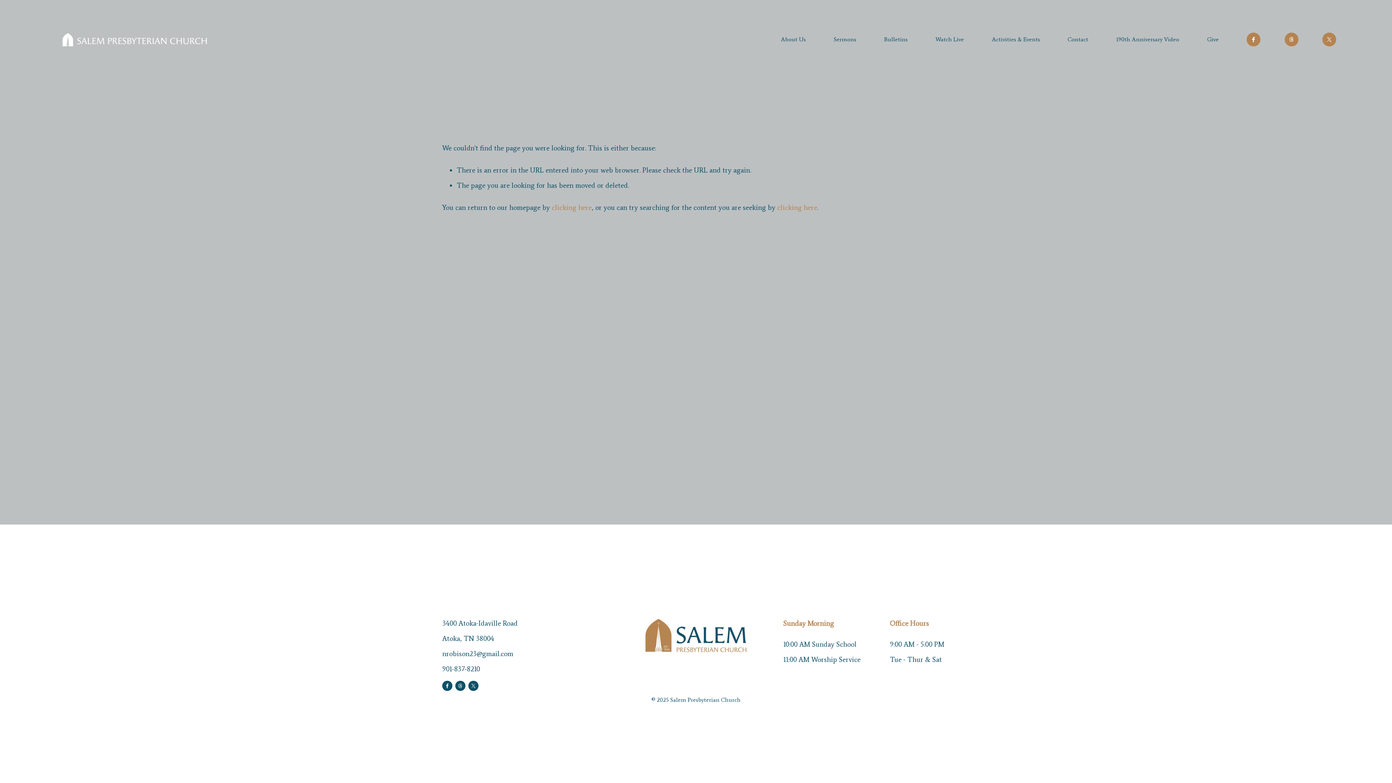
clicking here (572, 207)
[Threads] (1291, 39)
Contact (1078, 39)
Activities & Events (1016, 39)
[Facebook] (1253, 39)
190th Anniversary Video (1147, 39)
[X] (1329, 39)
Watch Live (950, 39)
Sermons (845, 39)
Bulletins (896, 39)
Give (1213, 39)
